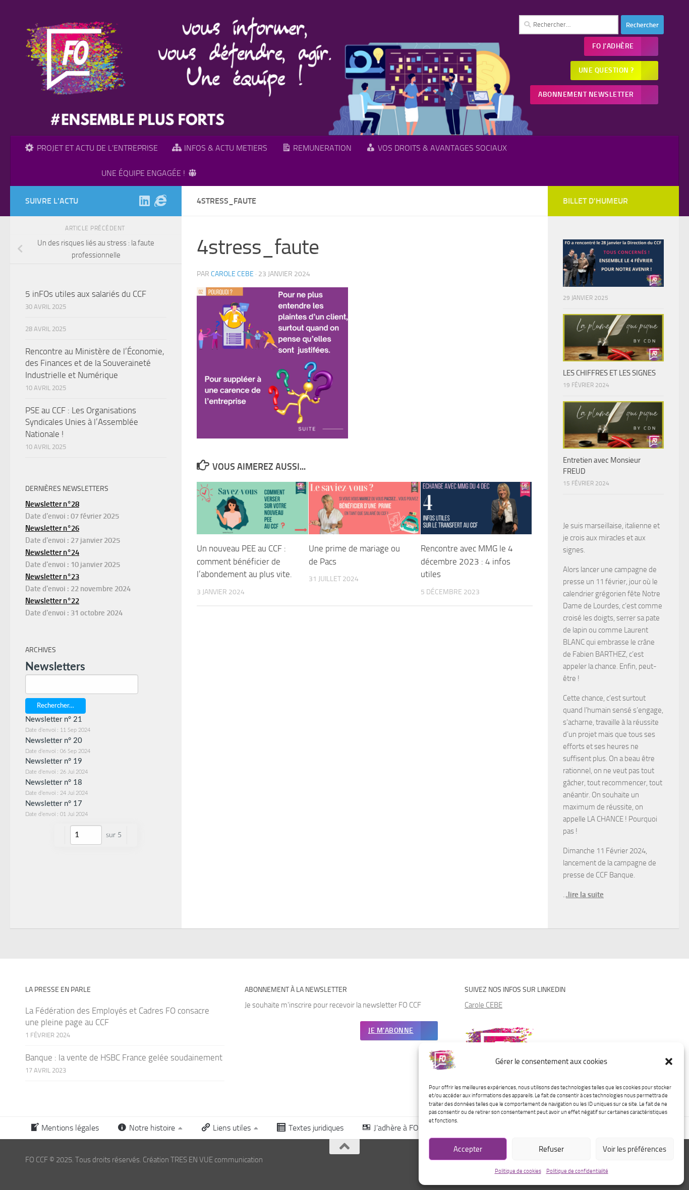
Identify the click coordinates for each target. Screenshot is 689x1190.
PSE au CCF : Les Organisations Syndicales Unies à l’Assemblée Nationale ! (81, 422)
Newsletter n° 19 (53, 761)
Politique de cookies (518, 1171)
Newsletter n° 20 (53, 740)
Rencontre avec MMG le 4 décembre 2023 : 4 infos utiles (467, 561)
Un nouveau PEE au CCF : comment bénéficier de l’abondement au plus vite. (244, 561)
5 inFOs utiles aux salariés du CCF (85, 294)
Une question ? (606, 70)
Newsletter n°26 (52, 528)
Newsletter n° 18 (53, 782)
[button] (669, 1061)
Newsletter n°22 (52, 600)
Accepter (467, 1149)
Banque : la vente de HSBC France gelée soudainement (123, 1057)
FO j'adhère (613, 46)
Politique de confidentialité (577, 1171)
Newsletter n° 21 (53, 719)
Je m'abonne (391, 1030)
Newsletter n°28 (52, 504)
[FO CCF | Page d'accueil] (76, 58)
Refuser (551, 1149)
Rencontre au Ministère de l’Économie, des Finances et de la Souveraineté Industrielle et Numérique (94, 363)
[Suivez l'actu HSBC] (160, 201)
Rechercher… (55, 706)
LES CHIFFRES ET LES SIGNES (609, 373)
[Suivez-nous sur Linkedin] (144, 201)
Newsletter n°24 (52, 552)
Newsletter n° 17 (53, 803)
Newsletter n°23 (52, 576)
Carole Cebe (232, 274)
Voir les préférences (634, 1149)
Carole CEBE (483, 1005)
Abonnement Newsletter (586, 94)
